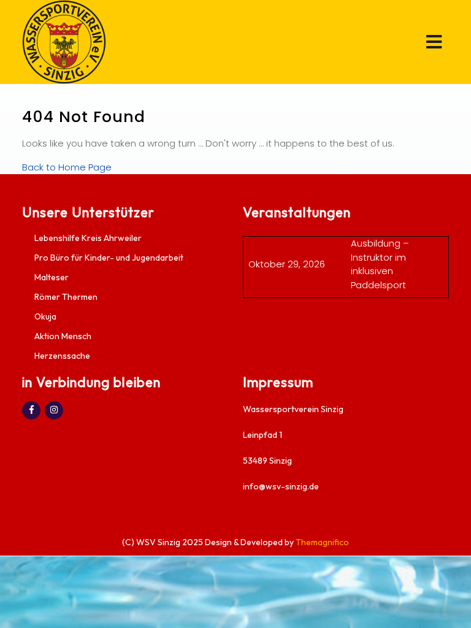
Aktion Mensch (62, 336)
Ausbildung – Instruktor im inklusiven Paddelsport (380, 264)
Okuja (45, 316)
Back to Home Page (67, 167)
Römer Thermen (66, 296)
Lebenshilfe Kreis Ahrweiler (88, 237)
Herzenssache (62, 355)
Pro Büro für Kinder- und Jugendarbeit (108, 257)
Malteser (51, 277)
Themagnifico (321, 542)
